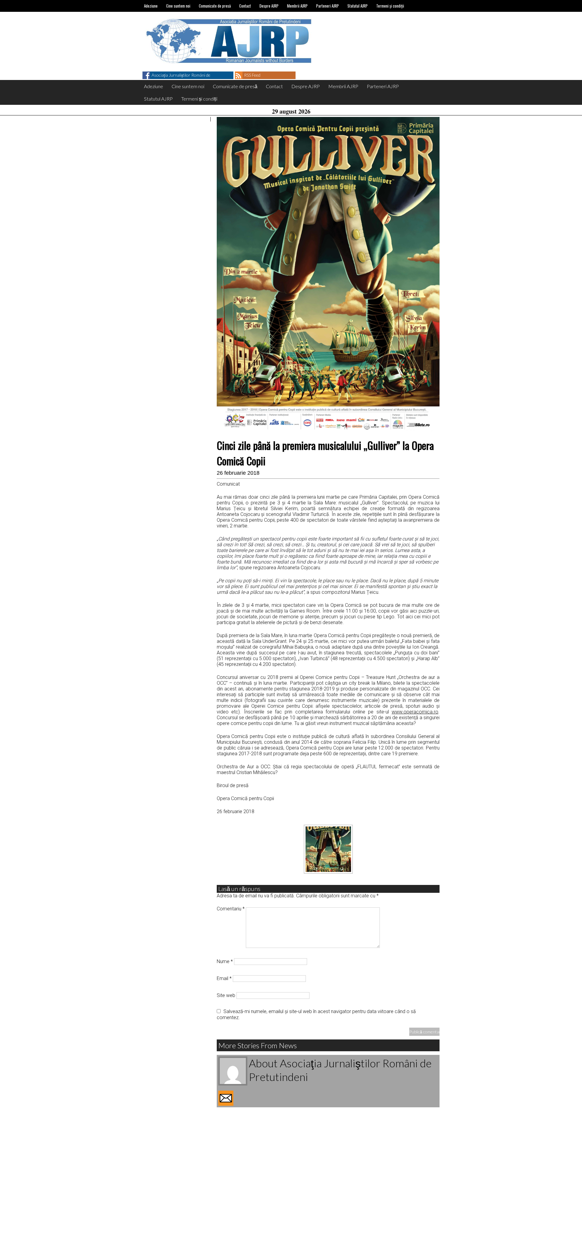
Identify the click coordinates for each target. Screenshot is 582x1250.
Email (224, 978)
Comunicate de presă (215, 6)
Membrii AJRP (297, 6)
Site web (226, 995)
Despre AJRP (269, 6)
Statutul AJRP (357, 6)
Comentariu (231, 909)
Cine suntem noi (178, 6)
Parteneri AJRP (327, 6)
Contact (245, 6)
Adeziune (151, 6)
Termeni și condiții (390, 6)
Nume (225, 961)
